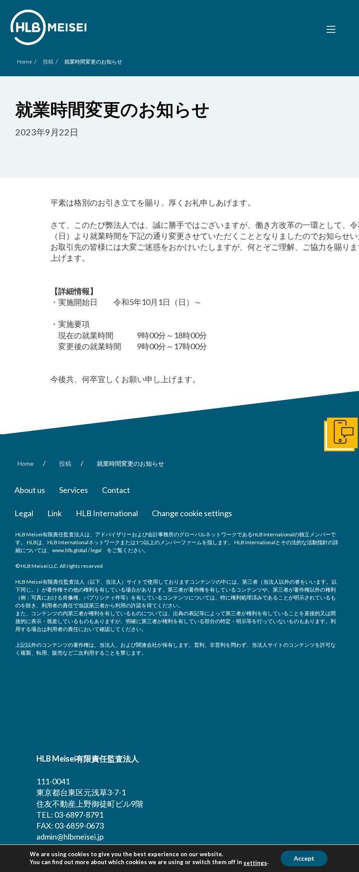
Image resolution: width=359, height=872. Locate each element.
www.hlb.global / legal (77, 550)
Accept (304, 858)
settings (255, 862)
